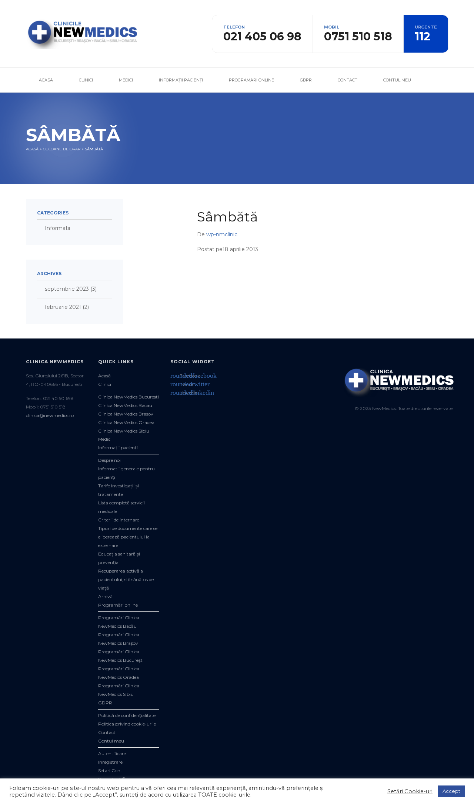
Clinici (86, 80)
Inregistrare (110, 762)
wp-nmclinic (221, 234)
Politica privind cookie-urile (127, 724)
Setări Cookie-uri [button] (410, 791)
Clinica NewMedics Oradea (126, 422)
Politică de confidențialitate (127, 715)
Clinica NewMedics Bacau (125, 405)
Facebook (185, 375)
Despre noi (109, 460)
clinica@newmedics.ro (50, 415)
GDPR (306, 80)
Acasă (46, 80)
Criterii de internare (118, 520)
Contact (347, 80)
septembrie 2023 (67, 289)
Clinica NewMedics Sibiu (123, 431)
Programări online (251, 80)
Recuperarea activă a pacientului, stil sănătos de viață (126, 579)
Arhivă (105, 596)
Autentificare (112, 753)
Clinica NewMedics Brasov (125, 414)
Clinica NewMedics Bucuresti (128, 397)
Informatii (57, 228)
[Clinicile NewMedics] (81, 33)
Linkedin (184, 393)
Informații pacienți (181, 80)
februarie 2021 (63, 307)
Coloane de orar (61, 149)
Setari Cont (110, 770)
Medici (126, 80)
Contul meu (397, 80)
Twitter (182, 384)
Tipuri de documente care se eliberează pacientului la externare (127, 537)
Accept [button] (451, 791)
